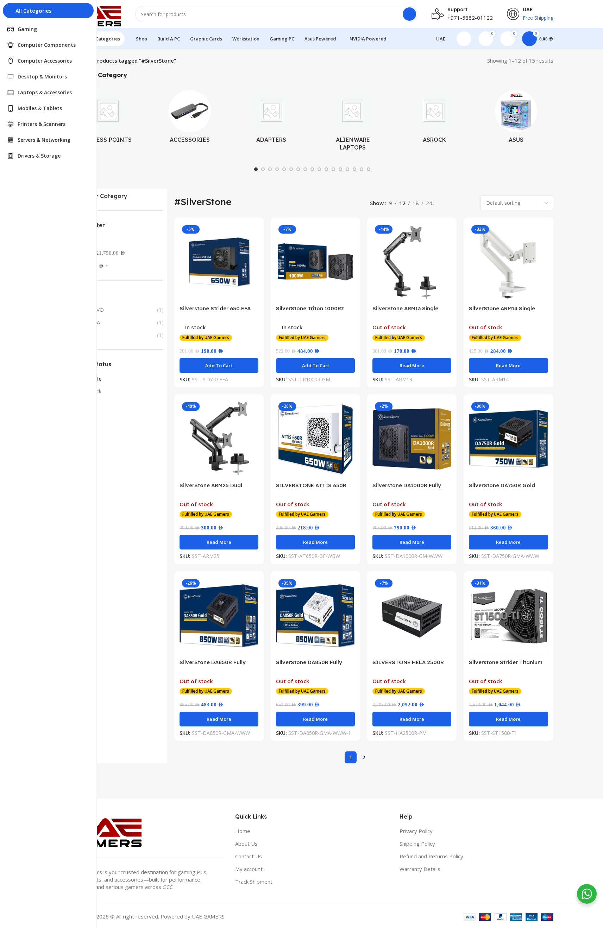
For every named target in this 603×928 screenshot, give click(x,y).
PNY (87, 334)
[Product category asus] (516, 118)
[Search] (409, 14)
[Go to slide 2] (263, 169)
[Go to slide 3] (270, 169)
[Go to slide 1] (256, 169)
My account (249, 868)
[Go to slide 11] (326, 169)
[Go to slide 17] (368, 169)
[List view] (445, 203)
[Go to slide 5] (284, 169)
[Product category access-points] (108, 118)
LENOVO (93, 309)
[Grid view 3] (457, 203)
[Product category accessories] (190, 118)
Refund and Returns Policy (431, 856)
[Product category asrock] (434, 118)
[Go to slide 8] (305, 169)
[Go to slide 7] (298, 169)
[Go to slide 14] (347, 169)
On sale (92, 378)
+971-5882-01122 (470, 17)
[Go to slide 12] (333, 169)
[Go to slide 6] (291, 169)
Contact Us (248, 856)
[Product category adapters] (271, 118)
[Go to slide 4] (277, 169)
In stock (91, 391)
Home (242, 830)
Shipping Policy (417, 843)
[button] (219, 365)
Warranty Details (420, 868)
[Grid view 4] (469, 203)
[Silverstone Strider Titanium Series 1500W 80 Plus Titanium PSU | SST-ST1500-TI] (508, 616)
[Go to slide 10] (319, 169)
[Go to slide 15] (354, 169)
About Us (246, 843)
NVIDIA (91, 322)
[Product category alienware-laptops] (353, 122)
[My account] (464, 39)
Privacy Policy (416, 830)
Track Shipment (253, 881)
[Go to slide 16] (361, 169)
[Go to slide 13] (340, 169)
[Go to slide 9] (312, 169)
